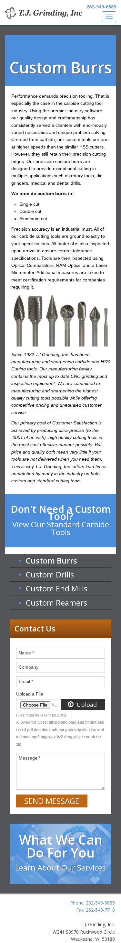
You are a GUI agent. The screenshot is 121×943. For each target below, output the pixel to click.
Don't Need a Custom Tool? (61, 519)
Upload (86, 704)
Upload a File (29, 693)
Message (29, 758)
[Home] (43, 12)
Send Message (51, 800)
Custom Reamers (56, 602)
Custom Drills (50, 574)
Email (26, 681)
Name (26, 652)
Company (28, 667)
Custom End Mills (56, 588)
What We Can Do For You (60, 852)
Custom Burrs (51, 560)
